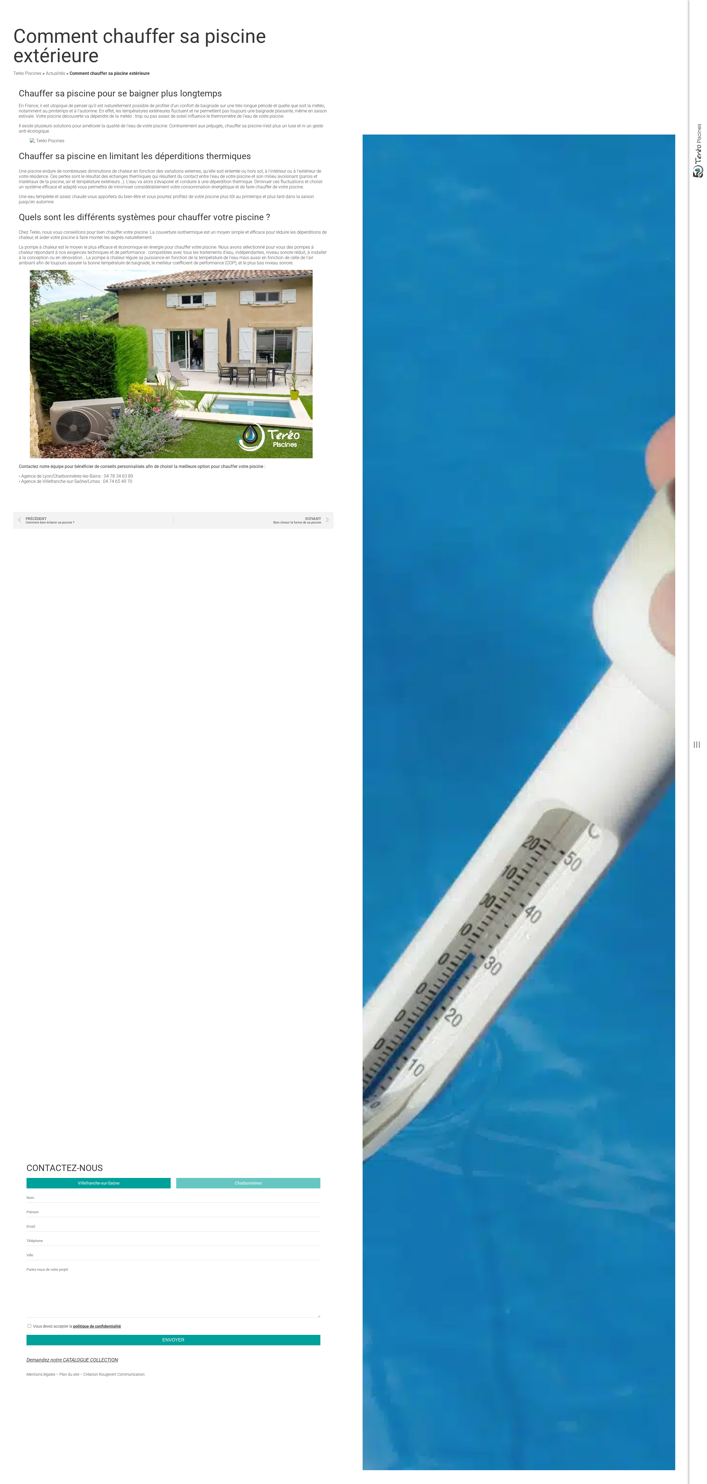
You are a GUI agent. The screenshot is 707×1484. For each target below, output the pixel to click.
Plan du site (69, 1374)
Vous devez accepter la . (77, 1326)
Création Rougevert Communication (114, 1374)
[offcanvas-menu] (696, 744)
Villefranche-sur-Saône (99, 1183)
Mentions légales (41, 1374)
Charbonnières (248, 1183)
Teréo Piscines (27, 73)
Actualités (55, 73)
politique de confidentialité (97, 1326)
